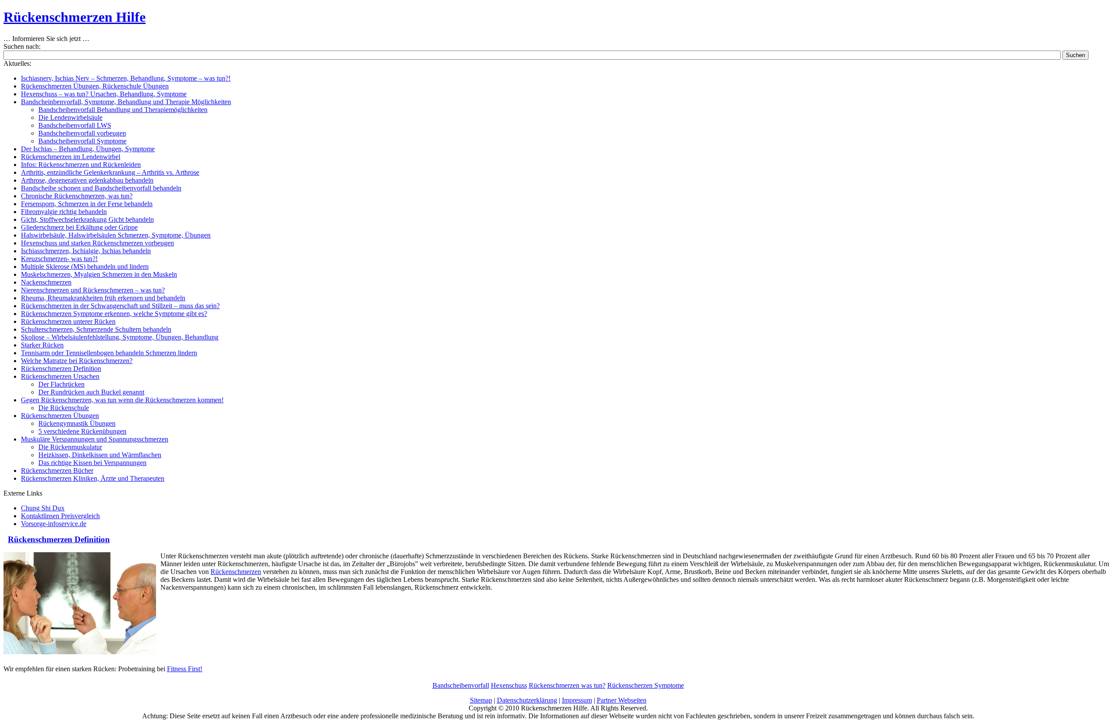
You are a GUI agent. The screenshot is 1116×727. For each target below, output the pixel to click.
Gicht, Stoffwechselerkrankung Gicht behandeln (87, 219)
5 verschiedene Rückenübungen (82, 431)
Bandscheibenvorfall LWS (74, 125)
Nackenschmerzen (46, 282)
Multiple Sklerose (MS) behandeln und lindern (85, 266)
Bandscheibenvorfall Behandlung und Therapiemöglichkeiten (123, 109)
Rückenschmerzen (236, 571)
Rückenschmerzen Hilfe (74, 17)
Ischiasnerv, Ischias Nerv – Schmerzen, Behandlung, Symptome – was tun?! (126, 78)
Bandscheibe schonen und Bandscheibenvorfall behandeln (101, 188)
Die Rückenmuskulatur (70, 447)
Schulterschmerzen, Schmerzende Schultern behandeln (96, 329)
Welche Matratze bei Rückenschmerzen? (77, 360)
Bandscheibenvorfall (460, 685)
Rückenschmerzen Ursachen (60, 376)
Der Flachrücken (61, 384)
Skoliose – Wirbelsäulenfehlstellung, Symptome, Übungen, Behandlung (119, 337)
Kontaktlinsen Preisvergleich (60, 516)
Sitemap (481, 700)
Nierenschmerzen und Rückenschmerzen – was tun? (93, 290)
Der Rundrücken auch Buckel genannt (91, 392)
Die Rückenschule (63, 407)
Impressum (577, 700)
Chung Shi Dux (43, 508)
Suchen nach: (22, 46)
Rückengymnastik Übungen (77, 423)
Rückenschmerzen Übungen (60, 415)
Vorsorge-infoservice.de (53, 523)
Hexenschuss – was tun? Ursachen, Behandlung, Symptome (104, 94)
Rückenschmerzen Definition (61, 368)
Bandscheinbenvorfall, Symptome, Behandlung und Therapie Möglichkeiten (126, 101)
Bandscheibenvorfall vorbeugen (82, 133)
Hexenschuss (509, 685)
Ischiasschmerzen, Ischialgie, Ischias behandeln (86, 251)
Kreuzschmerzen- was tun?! (59, 258)
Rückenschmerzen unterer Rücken (68, 321)
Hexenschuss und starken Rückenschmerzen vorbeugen (97, 243)
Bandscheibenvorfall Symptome (82, 141)
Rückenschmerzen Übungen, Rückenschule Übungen (95, 86)
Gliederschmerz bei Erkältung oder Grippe (79, 227)
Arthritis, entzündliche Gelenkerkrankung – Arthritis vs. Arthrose (110, 172)
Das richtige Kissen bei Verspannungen (92, 462)
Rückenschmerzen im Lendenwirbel (70, 156)
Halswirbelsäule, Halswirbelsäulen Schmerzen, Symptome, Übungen (116, 235)
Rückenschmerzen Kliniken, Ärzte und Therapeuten (92, 478)
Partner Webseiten (621, 700)
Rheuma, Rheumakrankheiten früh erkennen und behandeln (103, 298)
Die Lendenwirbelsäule (70, 117)
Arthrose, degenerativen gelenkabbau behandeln (87, 180)
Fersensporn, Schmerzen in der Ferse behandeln (87, 203)
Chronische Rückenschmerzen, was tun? (77, 196)
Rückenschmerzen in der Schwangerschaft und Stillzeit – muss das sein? (120, 305)
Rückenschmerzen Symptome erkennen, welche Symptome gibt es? (114, 313)
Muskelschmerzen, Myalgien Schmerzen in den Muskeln (99, 274)
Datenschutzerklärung (527, 700)
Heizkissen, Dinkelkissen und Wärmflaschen (99, 455)
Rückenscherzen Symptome (645, 685)
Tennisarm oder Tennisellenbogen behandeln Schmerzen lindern (109, 353)
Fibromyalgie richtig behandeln (64, 211)
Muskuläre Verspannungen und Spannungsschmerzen (94, 439)
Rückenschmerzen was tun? (567, 685)
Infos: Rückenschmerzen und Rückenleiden (81, 164)
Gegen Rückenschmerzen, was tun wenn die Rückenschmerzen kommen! (122, 400)
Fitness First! (184, 669)
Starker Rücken (42, 345)
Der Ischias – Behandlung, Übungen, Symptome (88, 149)
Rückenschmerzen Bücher (57, 470)
